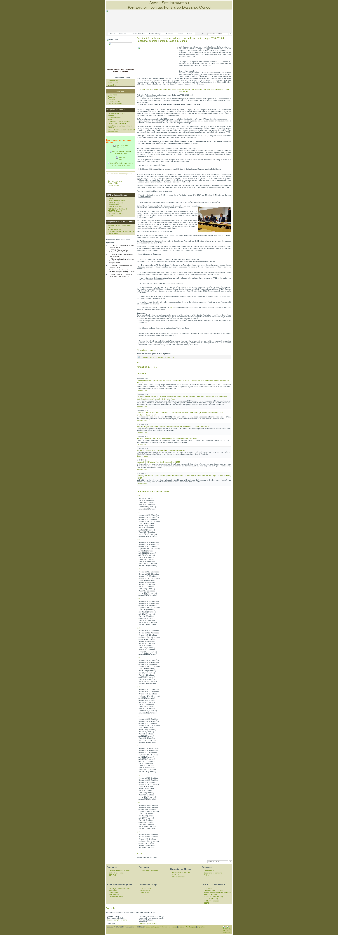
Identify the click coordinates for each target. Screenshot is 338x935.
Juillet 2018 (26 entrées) (147, 553)
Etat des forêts (113, 81)
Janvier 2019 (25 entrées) (148, 536)
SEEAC (110, 215)
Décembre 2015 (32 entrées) (149, 631)
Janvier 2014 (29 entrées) (148, 683)
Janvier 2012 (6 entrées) (147, 742)
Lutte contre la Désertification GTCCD (121, 231)
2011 (138, 746)
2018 (138, 540)
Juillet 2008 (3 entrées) (147, 845)
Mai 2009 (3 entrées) (146, 820)
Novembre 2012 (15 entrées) (149, 721)
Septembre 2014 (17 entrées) (149, 667)
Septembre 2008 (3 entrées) (149, 841)
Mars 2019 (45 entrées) (147, 532)
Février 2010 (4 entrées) (147, 797)
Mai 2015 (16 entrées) (146, 646)
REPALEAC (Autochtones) (117, 209)
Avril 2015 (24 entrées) (147, 648)
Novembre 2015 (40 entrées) (149, 633)
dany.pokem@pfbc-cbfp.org (117, 920)
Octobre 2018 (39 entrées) (148, 547)
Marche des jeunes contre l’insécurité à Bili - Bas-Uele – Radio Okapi (161, 450)
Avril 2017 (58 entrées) (147, 589)
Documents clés (209, 871)
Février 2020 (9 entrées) (147, 507)
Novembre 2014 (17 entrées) (149, 662)
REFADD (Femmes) (115, 207)
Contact (189, 34)
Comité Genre (113, 234)
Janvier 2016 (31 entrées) (148, 625)
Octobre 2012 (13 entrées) (148, 723)
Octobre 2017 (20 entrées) (148, 576)
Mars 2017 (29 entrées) (147, 591)
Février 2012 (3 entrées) (147, 740)
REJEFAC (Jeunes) (115, 211)
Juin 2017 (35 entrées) (147, 585)
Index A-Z (111, 115)
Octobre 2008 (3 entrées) (147, 839)
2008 (138, 832)
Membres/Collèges (155, 34)
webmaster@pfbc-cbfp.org (148, 924)
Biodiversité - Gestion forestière (119, 122)
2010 (138, 775)
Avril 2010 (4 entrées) (146, 793)
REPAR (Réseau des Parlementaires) (115, 204)
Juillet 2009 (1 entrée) (146, 816)
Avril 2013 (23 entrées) (147, 707)
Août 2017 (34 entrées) (147, 580)
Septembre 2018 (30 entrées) (149, 549)
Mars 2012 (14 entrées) (147, 738)
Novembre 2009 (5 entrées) (148, 807)
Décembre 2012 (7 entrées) (148, 719)
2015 (138, 628)
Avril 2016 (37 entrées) (147, 618)
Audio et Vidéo (113, 183)
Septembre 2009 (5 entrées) (149, 812)
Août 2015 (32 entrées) (147, 639)
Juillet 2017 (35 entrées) (147, 582)
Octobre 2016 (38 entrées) (148, 606)
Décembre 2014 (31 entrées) (149, 660)
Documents (169, 34)
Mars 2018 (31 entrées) (147, 561)
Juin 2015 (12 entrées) (147, 643)
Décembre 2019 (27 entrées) (149, 515)
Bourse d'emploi (114, 101)
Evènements (112, 95)
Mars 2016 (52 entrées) (147, 620)
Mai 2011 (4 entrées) (146, 763)
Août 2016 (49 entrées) (147, 610)
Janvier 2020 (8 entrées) (147, 509)
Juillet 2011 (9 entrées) (147, 759)
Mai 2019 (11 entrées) (146, 528)
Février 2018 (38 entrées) (148, 564)
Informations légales (151, 927)
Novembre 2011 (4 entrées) (148, 751)
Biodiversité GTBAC (115, 229)
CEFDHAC (112, 199)
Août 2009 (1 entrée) (146, 814)
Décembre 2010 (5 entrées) (148, 778)
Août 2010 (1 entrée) (146, 786)
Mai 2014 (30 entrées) (146, 675)
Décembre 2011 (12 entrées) (149, 749)
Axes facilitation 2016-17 (117, 113)
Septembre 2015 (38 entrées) (149, 637)
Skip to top (201, 927)
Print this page (191, 927)
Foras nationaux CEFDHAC (118, 201)
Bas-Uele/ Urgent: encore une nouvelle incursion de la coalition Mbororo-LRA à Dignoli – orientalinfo (173, 427)
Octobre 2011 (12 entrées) (148, 753)
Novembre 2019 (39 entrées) (149, 517)
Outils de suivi (113, 83)
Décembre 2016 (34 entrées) (149, 601)
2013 (138, 687)
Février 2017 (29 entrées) (148, 593)
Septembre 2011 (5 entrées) (149, 755)
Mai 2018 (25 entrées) (146, 557)
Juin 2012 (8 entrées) (146, 732)
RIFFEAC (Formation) (115, 213)
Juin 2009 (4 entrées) (146, 818)
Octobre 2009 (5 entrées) (147, 810)
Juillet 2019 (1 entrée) (146, 526)
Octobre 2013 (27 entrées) (148, 694)
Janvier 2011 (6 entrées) (147, 772)
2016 (138, 599)
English (202, 34)
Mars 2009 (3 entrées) (146, 824)
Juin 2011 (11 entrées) (146, 761)
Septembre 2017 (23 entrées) (149, 578)
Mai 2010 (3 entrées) (146, 791)
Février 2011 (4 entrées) (147, 770)
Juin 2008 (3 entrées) (146, 847)
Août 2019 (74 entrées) (147, 524)
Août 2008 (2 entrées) (146, 843)
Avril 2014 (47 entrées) (147, 677)
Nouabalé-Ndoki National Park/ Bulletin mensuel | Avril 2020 (158, 462)
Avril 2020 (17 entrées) (147, 503)
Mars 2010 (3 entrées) (146, 795)
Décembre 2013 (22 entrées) (149, 690)
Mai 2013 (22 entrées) (146, 704)
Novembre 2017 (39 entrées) (149, 574)
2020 (138, 496)
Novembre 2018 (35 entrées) (149, 545)
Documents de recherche (213, 873)
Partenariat (122, 34)
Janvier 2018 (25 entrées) (148, 566)
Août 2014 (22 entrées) (147, 669)
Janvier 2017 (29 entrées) (148, 595)
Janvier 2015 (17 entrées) (148, 654)
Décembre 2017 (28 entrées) (149, 572)
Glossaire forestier (114, 117)
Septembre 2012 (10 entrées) (149, 725)
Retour (139, 362)
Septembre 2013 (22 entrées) (149, 696)
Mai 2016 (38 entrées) (146, 616)
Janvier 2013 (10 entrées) (148, 713)
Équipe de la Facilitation (149, 871)
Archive (206, 875)
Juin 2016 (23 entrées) (147, 614)
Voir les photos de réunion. (146, 350)
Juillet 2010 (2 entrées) (147, 789)
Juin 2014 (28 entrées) (147, 673)
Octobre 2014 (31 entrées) (148, 664)
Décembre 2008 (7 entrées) (148, 835)
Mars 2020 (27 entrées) (147, 505)
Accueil (112, 34)
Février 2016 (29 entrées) (148, 622)
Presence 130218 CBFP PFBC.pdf (158, 357)
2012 (138, 716)
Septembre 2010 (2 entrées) (149, 784)
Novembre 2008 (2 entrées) (148, 837)
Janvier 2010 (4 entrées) (147, 799)
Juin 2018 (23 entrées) (147, 555)
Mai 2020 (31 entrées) (146, 500)
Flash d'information (115, 103)
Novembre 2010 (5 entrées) (148, 780)
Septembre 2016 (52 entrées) (149, 608)
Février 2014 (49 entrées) (148, 681)
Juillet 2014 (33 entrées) (147, 671)
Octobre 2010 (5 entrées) (147, 782)
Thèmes (180, 34)
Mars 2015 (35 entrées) (147, 650)
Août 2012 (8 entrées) (146, 728)
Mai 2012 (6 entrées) (146, 734)
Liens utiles (112, 85)
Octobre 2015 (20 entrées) (148, 635)
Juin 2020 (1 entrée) (146, 498)
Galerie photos (113, 185)
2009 (138, 803)
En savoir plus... (142, 390)
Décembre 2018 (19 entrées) (149, 542)
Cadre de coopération (117, 873)
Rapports (111, 99)
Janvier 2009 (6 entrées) (147, 829)
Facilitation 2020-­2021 (138, 34)
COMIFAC (112, 875)
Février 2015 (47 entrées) (148, 652)
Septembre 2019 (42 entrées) (149, 521)
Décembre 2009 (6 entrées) (148, 805)
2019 (138, 512)
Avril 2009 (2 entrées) (146, 822)
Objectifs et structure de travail (119, 871)
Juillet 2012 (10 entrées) (147, 730)
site (171, 308)
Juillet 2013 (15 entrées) (147, 700)
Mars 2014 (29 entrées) (147, 679)
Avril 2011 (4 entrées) (146, 765)
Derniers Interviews (115, 181)
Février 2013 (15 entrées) (148, 711)
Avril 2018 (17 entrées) (147, 559)
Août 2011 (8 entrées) (146, 757)
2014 (138, 657)
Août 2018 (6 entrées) (146, 551)
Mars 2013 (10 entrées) (147, 709)
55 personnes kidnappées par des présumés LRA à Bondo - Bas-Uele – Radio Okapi (167, 438)
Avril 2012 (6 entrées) (146, 736)
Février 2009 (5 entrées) (147, 826)
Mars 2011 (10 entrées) (147, 768)
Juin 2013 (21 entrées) (147, 702)
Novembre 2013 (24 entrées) (149, 692)
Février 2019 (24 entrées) (148, 534)
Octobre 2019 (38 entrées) (148, 519)
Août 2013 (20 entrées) (147, 698)
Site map (181, 927)
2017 (138, 569)
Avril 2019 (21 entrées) (147, 530)
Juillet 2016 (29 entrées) (147, 612)
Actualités (111, 97)
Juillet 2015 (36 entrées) (147, 641)
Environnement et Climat (117, 124)
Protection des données (168, 927)
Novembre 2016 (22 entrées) (149, 603)
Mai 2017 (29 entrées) (146, 587)
